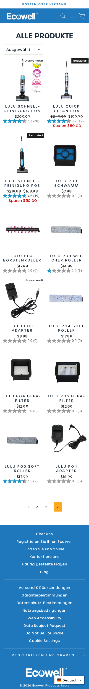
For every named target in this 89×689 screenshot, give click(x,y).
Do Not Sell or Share (44, 633)
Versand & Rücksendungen (44, 587)
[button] (69, 680)
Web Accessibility (44, 618)
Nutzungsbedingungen (44, 610)
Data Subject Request (44, 625)
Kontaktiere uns (44, 556)
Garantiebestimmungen (44, 595)
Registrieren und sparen (43, 655)
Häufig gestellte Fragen (44, 564)
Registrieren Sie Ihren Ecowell (44, 541)
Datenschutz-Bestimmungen (44, 602)
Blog (44, 572)
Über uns (44, 534)
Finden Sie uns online (44, 549)
